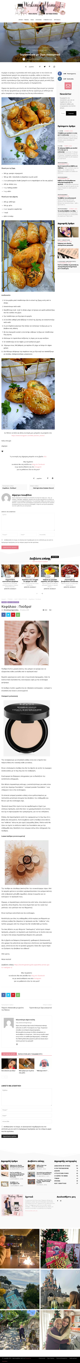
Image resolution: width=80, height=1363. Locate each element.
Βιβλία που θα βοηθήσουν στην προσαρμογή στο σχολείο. (66, 182)
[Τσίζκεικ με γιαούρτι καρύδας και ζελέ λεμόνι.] (50, 571)
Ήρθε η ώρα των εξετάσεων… (41, 1166)
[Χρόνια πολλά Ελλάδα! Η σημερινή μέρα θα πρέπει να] (19, 1289)
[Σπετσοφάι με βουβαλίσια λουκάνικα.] (70, 571)
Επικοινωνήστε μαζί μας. (31, 1210)
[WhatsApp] (54, 66)
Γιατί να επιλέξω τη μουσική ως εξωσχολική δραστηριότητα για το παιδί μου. (68, 266)
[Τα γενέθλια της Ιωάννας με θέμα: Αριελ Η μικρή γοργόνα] (31, 1181)
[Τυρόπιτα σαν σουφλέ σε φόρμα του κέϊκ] (30, 571)
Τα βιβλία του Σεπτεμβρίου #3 (14, 1183)
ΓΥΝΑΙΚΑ (24, 47)
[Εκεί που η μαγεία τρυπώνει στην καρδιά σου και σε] (60, 1289)
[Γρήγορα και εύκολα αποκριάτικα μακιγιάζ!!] (68, 232)
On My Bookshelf (62, 162)
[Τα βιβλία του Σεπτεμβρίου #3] (4, 1184)
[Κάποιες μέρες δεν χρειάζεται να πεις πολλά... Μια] (19, 1330)
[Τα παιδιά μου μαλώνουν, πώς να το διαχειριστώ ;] (31, 1174)
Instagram (38, 467)
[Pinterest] (49, 66)
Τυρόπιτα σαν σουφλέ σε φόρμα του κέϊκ (30, 580)
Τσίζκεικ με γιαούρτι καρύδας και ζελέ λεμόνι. (50, 580)
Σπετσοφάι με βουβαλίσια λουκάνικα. (69, 580)
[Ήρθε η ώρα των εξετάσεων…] (31, 1167)
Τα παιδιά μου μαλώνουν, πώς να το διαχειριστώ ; (44, 1173)
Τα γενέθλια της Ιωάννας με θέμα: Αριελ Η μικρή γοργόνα (44, 1181)
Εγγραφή (71, 113)
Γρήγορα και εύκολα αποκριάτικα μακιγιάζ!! (17, 1166)
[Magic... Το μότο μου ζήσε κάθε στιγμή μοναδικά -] (19, 1249)
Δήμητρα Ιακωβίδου (34, 59)
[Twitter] (45, 66)
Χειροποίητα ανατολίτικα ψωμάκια (10, 580)
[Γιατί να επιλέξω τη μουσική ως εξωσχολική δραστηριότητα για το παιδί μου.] (68, 253)
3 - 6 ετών (60, 131)
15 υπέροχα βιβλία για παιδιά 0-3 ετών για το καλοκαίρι (67, 150)
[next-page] (42, 593)
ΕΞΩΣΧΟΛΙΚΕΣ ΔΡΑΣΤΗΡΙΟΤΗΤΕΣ (67, 261)
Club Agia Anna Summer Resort (43, 488)
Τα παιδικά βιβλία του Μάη (67, 211)
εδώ (45, 457)
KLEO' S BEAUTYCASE (64, 240)
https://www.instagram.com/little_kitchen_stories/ (28, 435)
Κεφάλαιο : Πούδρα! (9, 488)
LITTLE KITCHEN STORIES (34, 47)
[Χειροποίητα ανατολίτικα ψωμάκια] (10, 571)
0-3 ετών (60, 146)
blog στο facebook (38, 464)
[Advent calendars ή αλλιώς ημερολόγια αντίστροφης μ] (60, 1249)
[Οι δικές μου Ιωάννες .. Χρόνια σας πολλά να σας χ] (60, 1330)
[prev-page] (37, 593)
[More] (52, 478)
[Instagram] (61, 1201)
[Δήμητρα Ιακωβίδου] (24, 59)
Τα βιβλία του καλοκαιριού (67, 198)
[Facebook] (40, 66)
